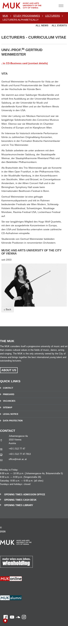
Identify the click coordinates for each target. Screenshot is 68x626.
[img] (34, 285)
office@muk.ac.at (18, 459)
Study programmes (26, 15)
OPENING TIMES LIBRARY (18, 505)
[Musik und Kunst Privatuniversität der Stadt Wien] (30, 4)
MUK (5, 15)
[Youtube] (11, 586)
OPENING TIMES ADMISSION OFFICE (24, 494)
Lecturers (52, 15)
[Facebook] (4, 586)
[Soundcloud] (17, 586)
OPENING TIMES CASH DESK (20, 500)
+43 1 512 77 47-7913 (20, 454)
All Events (59, 25)
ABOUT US (8, 370)
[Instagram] (23, 586)
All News (42, 25)
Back (8, 309)
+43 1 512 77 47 (17, 448)
